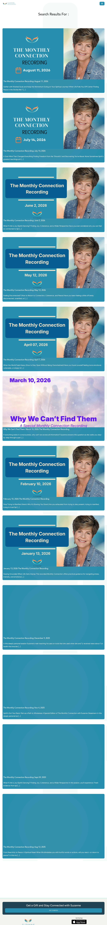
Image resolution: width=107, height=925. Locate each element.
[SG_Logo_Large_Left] (9, 3)
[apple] (79, 920)
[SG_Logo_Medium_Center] (28, 919)
